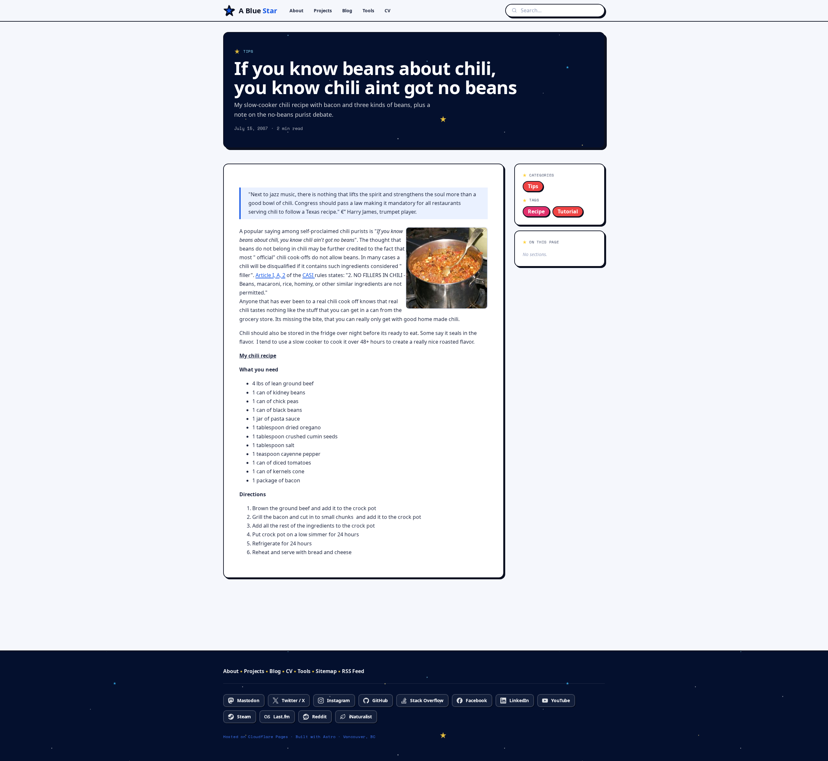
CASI (308, 275)
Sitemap (326, 671)
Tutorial (568, 211)
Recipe (536, 211)
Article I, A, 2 (270, 275)
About (296, 10)
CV (387, 10)
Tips (533, 186)
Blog (347, 10)
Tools (368, 10)
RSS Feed (353, 671)
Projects (323, 10)
